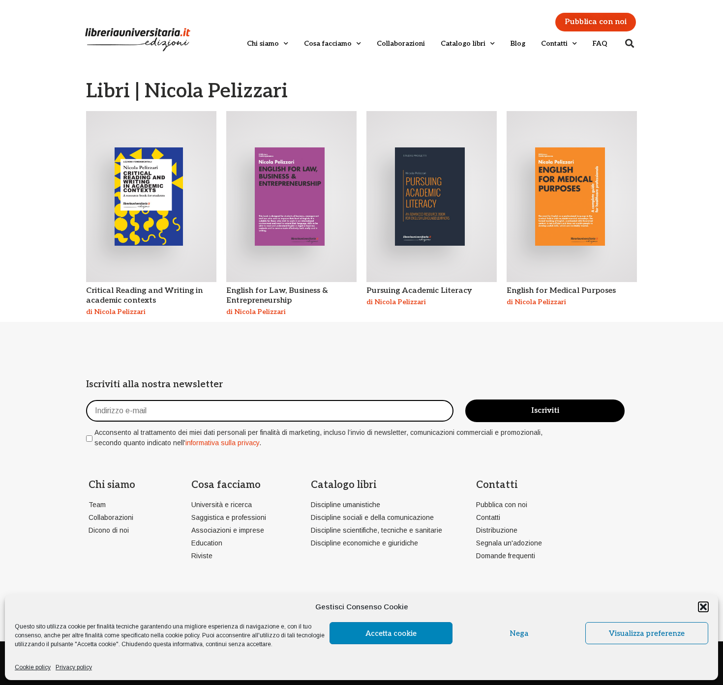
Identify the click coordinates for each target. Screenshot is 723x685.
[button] (703, 607)
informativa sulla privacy (222, 443)
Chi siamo (263, 43)
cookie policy (182, 635)
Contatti (554, 43)
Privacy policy (74, 667)
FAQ (600, 43)
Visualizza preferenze (647, 633)
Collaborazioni (401, 43)
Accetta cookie (391, 633)
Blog (518, 43)
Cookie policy (33, 667)
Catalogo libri (463, 43)
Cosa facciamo (328, 43)
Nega (519, 633)
